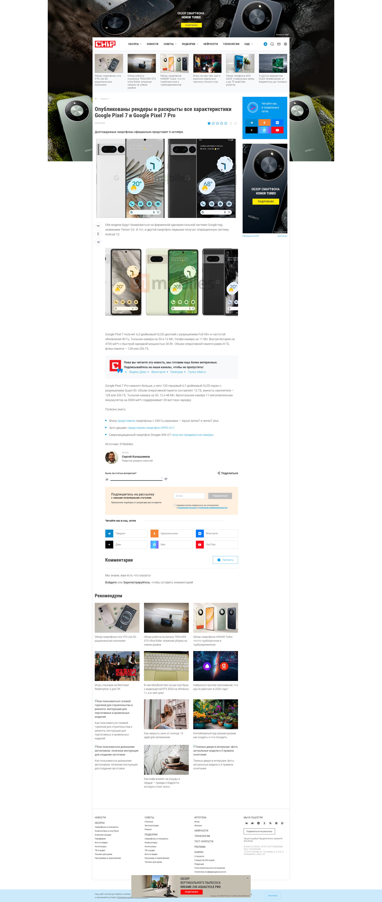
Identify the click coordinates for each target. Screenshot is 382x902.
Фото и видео (101, 842)
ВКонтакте (212, 533)
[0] (166, 479)
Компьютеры (151, 842)
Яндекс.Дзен (137, 372)
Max (163, 544)
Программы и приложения (108, 858)
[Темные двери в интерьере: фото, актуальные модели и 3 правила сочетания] (215, 751)
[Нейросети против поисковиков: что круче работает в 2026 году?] (215, 666)
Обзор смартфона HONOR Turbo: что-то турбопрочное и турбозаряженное (172, 80)
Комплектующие (103, 835)
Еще (247, 44)
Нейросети (211, 44)
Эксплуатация (152, 825)
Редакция (199, 864)
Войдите (111, 582)
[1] (106, 479)
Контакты (282, 236)
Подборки (188, 44)
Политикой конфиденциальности (213, 508)
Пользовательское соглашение (209, 868)
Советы (169, 44)
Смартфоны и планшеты (106, 827)
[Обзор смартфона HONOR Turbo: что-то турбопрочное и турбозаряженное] (215, 618)
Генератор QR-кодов (204, 860)
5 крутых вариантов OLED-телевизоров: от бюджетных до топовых (273, 78)
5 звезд (226, 123)
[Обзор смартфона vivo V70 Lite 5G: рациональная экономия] (117, 618)
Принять (273, 896)
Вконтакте (158, 372)
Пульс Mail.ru (197, 372)
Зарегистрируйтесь (136, 582)
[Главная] (96, 99)
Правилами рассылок (187, 508)
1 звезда (209, 123)
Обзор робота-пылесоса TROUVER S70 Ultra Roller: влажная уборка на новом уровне (142, 81)
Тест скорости (203, 841)
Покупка (149, 821)
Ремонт (148, 829)
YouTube (210, 544)
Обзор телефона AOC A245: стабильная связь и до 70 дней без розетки (240, 80)
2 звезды (213, 123)
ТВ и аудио (100, 850)
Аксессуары (101, 846)
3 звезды (217, 123)
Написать (228, 559)
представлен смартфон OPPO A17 (151, 428)
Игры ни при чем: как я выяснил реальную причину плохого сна (206, 78)
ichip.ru (198, 852)
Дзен (118, 544)
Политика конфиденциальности (210, 872)
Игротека (200, 817)
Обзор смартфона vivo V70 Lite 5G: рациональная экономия (108, 80)
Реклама (199, 846)
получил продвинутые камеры (192, 435)
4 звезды (222, 123)
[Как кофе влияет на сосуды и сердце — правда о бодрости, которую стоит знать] (166, 760)
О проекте (199, 856)
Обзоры (133, 44)
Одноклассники (169, 533)
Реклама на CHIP (250, 236)
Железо (198, 825)
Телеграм (176, 372)
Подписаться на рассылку (259, 831)
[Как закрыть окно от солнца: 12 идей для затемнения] (166, 714)
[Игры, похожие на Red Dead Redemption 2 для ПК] (117, 666)
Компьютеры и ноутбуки (107, 831)
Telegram (120, 533)
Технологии (231, 44)
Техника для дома (103, 854)
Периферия (100, 838)
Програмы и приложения (157, 858)
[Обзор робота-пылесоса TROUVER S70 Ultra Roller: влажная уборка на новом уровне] (166, 618)
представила (126, 421)
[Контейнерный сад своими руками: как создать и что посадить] (215, 714)
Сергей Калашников (136, 456)
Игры (197, 821)
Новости (152, 44)
